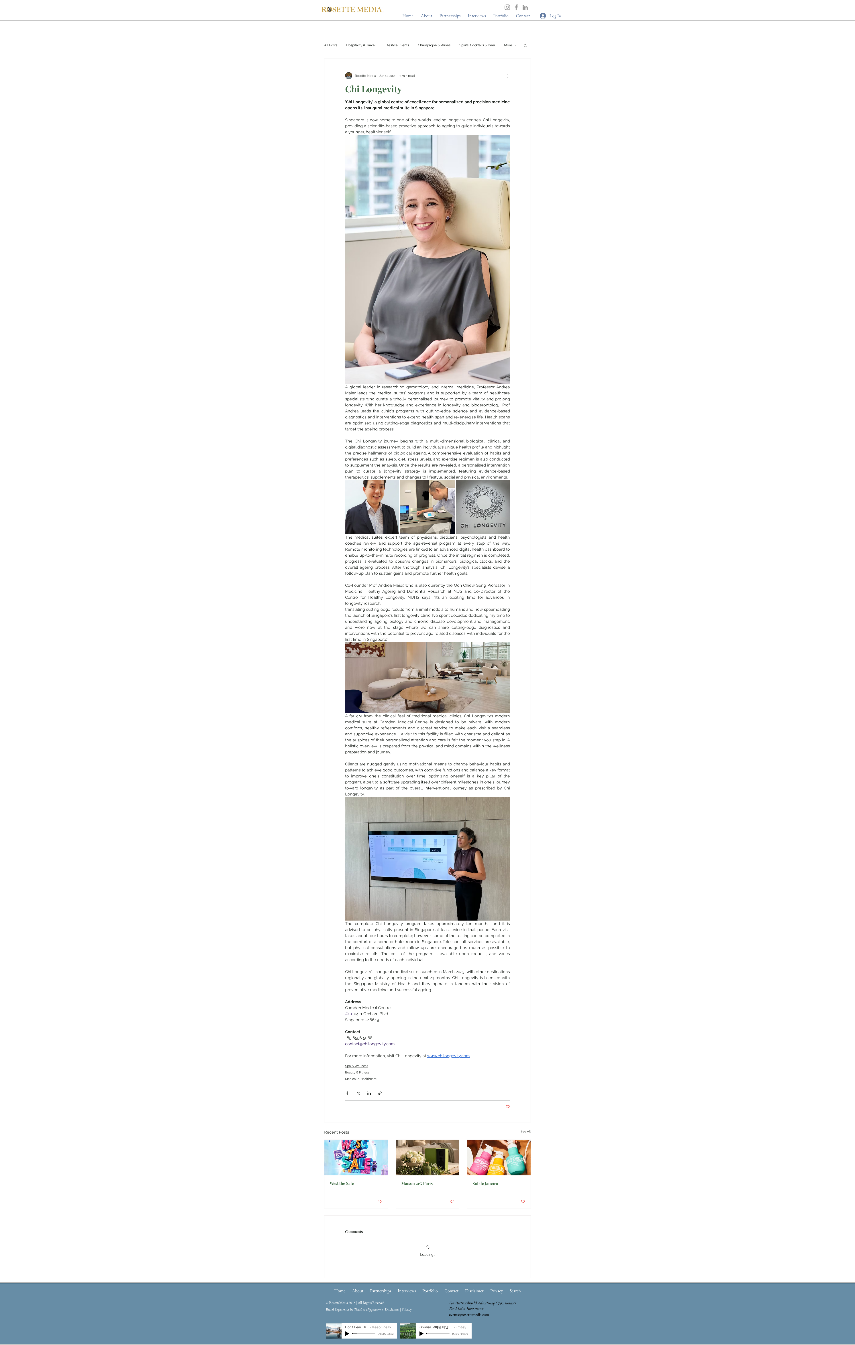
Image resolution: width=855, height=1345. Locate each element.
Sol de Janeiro (485, 1183)
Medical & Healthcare (361, 1079)
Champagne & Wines (434, 45)
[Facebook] (516, 7)
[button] (476, 15)
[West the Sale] (356, 1157)
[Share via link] (380, 1093)
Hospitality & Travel (361, 45)
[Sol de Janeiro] (499, 1157)
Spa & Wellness (356, 1066)
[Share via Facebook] (347, 1093)
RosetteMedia (338, 1302)
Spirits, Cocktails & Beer (477, 45)
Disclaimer (392, 1309)
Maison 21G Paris (417, 1183)
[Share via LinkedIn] (369, 1093)
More (508, 45)
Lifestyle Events (397, 45)
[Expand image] (372, 507)
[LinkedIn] (525, 7)
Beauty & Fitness (357, 1072)
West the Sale (342, 1183)
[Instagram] (507, 7)
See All (526, 1131)
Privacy (407, 1309)
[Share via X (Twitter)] (358, 1093)
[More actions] (507, 75)
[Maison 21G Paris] (427, 1157)
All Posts (330, 45)
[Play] (347, 1333)
